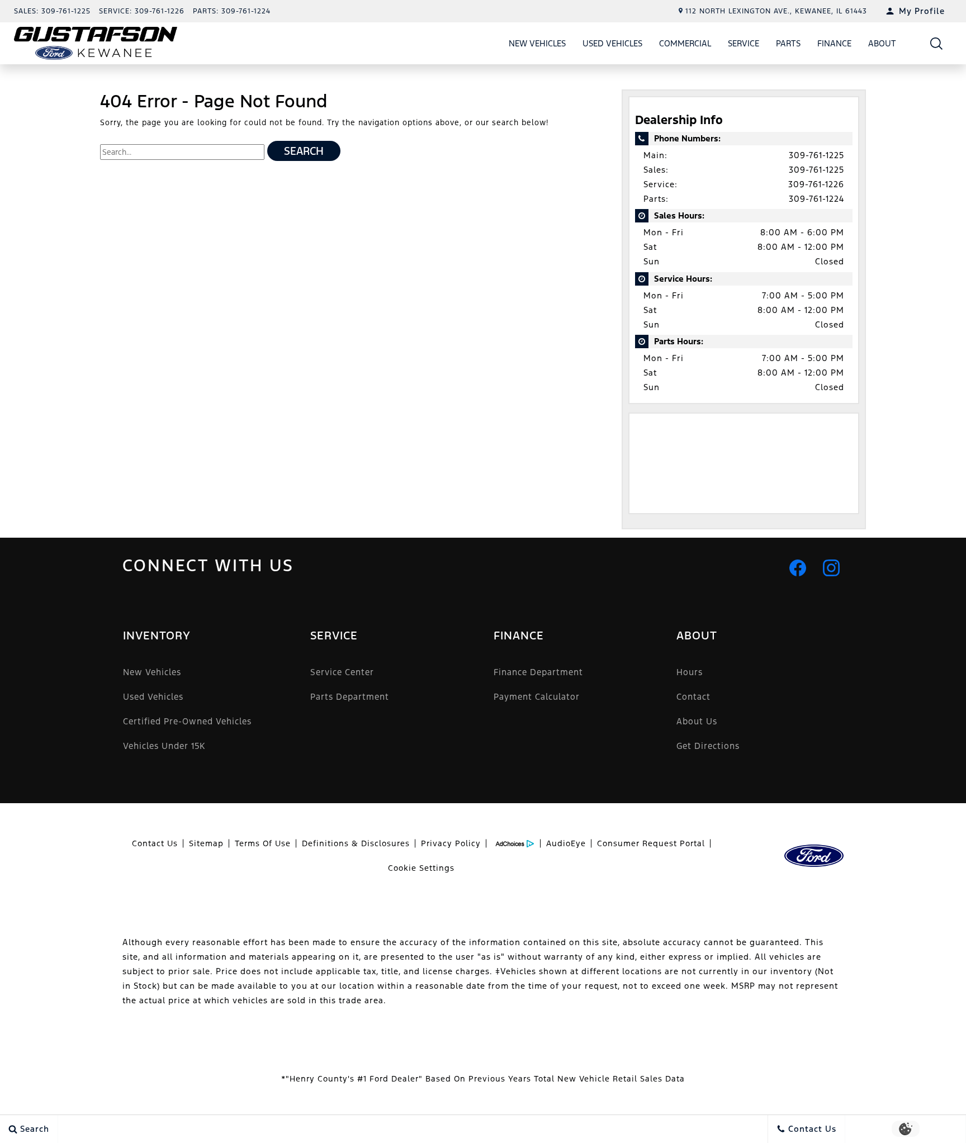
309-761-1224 (816, 198)
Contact (693, 696)
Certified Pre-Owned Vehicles (187, 721)
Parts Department (349, 696)
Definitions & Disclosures (356, 843)
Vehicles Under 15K (164, 746)
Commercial (685, 43)
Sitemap (206, 843)
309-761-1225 (816, 155)
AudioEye (566, 843)
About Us (696, 721)
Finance (834, 43)
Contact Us (155, 843)
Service (743, 43)
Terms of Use (263, 843)
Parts (788, 43)
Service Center (342, 672)
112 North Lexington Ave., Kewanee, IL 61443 (776, 11)
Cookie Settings (421, 868)
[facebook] (797, 568)
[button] (937, 43)
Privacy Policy (451, 843)
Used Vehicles (612, 43)
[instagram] (831, 568)
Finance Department (538, 672)
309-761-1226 (816, 184)
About (882, 43)
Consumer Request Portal (651, 843)
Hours (689, 672)
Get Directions (708, 746)
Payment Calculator (537, 696)
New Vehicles (537, 43)
